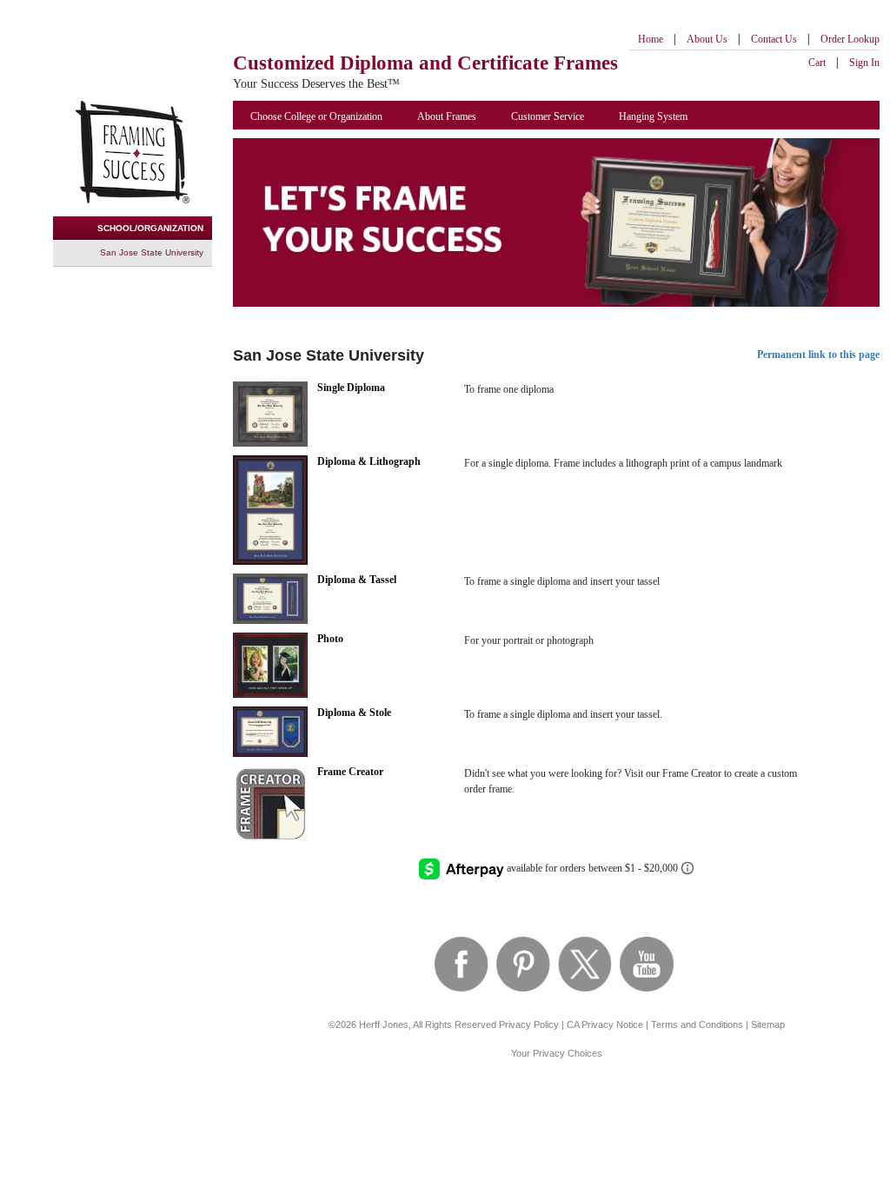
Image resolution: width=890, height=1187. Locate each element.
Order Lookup (850, 39)
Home (650, 39)
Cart (817, 62)
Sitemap (768, 1024)
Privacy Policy (529, 1024)
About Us (707, 39)
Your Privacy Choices (556, 1053)
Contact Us (774, 39)
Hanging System (653, 116)
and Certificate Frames (425, 63)
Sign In (864, 62)
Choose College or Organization (316, 116)
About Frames (446, 116)
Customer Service (547, 116)
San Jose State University (151, 252)
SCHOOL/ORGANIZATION (150, 228)
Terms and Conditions (697, 1024)
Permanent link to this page (818, 354)
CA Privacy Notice (605, 1024)
